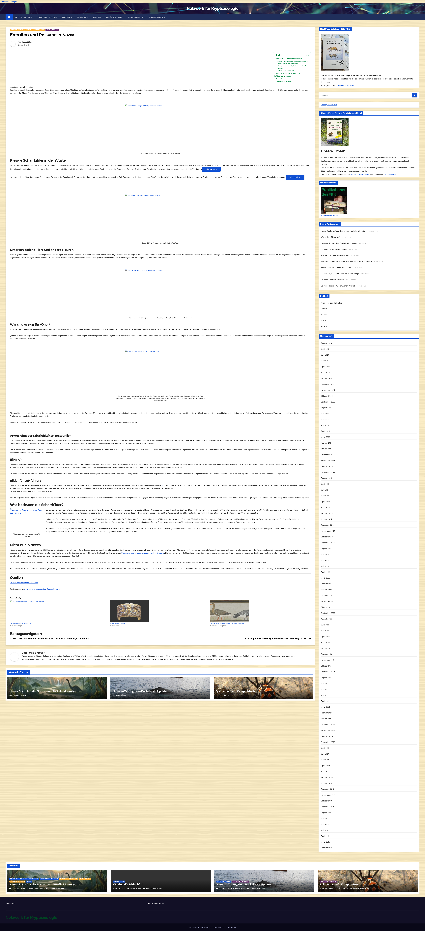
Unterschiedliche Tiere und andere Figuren (293, 61)
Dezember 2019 (327, 789)
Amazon (354, 174)
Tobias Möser (27, 42)
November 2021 (328, 660)
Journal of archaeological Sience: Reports (42, 589)
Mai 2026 (325, 361)
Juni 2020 (325, 754)
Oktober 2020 (327, 736)
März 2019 (325, 842)
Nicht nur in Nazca (283, 76)
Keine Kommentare (56, 888)
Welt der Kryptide (47, 17)
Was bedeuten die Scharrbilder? (288, 73)
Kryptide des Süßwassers (68, 878)
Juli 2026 (325, 349)
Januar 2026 (326, 378)
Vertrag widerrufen (329, 105)
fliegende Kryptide (17, 30)
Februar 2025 (326, 443)
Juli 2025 (325, 413)
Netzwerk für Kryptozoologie (212, 8)
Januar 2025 (326, 449)
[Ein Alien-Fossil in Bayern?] (159, 611)
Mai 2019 (325, 830)
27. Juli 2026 (120, 888)
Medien (29, 881)
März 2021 (325, 707)
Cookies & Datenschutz (154, 903)
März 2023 (325, 578)
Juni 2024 (325, 490)
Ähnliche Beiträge (285, 81)
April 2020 (325, 766)
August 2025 (326, 408)
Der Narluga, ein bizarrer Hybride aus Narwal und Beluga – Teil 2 (275, 638)
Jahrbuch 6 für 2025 (345, 85)
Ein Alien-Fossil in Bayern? (118, 623)
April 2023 (325, 572)
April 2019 (325, 836)
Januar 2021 (326, 719)
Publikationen (135, 17)
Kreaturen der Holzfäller (331, 303)
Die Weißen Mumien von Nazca (20, 623)
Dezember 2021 (327, 654)
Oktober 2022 (327, 607)
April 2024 (325, 501)
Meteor (324, 326)
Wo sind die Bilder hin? (330, 237)
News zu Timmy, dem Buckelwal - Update (339, 243)
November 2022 (328, 601)
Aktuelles (23, 878)
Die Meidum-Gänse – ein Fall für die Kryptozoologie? (227, 623)
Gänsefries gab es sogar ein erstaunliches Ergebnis (142, 553)
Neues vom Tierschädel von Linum (336, 267)
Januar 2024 (326, 519)
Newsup (221, 927)
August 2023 (326, 548)
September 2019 (328, 807)
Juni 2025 (325, 419)
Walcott (324, 315)
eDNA (323, 320)
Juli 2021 (324, 683)
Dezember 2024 (328, 455)
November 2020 (328, 730)
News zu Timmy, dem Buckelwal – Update (140, 691)
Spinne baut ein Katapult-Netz (235, 691)
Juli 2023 (325, 554)
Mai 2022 (325, 631)
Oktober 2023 (327, 537)
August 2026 (326, 343)
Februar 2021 (326, 713)
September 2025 (328, 402)
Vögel (48, 30)
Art (162, 485)
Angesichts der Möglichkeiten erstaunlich (293, 66)
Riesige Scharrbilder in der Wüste (289, 58)
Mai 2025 (325, 425)
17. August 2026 (18, 888)
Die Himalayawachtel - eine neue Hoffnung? (340, 274)
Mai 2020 (325, 760)
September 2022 (328, 613)
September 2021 (328, 672)
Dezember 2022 (328, 595)
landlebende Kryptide (17, 881)
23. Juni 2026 (327, 888)
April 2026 (325, 367)
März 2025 (325, 437)
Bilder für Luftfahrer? (286, 71)
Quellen (279, 79)
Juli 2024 (325, 484)
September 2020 (328, 742)
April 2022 (325, 636)
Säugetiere (236, 881)
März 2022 (325, 642)
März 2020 (325, 771)
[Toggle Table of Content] (305, 55)
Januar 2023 (326, 589)
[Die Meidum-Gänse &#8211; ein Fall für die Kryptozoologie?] (259, 611)
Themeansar (231, 927)
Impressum (10, 903)
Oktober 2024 (327, 466)
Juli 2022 (325, 625)
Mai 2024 (325, 496)
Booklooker (364, 174)
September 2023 (328, 543)
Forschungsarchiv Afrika (49, 878)
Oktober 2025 (327, 396)
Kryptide (66, 17)
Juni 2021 (325, 689)
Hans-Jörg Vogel (18, 695)
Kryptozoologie (24, 17)
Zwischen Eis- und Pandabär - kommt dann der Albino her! (346, 261)
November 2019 (328, 795)
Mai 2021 (324, 695)
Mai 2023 (325, 566)
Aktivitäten (14, 878)
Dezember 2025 (328, 384)
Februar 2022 (326, 648)
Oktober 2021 (326, 666)
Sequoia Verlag (390, 174)
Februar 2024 (327, 513)
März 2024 (325, 507)
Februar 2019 (326, 848)
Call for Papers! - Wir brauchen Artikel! (338, 286)
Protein (324, 309)
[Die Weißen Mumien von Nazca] (59, 611)
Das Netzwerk (156, 17)
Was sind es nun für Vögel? (288, 63)
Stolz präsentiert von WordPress (200, 927)
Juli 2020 (325, 748)
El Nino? (282, 68)
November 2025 (328, 390)
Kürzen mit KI (211, 169)
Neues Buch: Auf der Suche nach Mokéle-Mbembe (42, 691)
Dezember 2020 (328, 724)
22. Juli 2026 (224, 888)
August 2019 (326, 812)
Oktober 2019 (326, 801)
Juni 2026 (325, 355)
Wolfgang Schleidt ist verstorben (335, 255)
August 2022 (326, 619)
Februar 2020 (327, 777)
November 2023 (328, 531)
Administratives (119, 881)
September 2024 (328, 472)
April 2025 (325, 431)
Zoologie (82, 17)
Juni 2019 (325, 824)
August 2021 (326, 677)
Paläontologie (114, 17)
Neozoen (97, 17)
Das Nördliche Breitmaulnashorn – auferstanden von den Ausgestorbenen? (51, 638)
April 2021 (325, 701)
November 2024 (328, 460)
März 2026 (325, 372)
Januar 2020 (326, 783)
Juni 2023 (325, 560)
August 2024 (326, 478)
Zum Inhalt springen (8, 2)
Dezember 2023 (328, 525)
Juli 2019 (325, 818)
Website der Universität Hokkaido (24, 583)
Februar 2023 (326, 584)
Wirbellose (324, 881)
